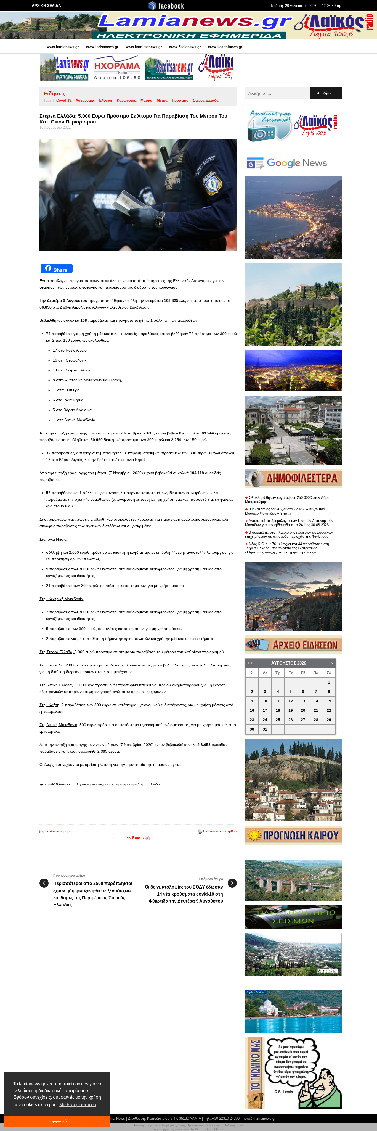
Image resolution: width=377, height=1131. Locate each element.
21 (316, 710)
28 (316, 720)
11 (278, 701)
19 (290, 710)
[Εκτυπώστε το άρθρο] (200, 831)
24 (265, 720)
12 (290, 701)
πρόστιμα (180, 100)
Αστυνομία (85, 100)
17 (265, 710)
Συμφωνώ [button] (57, 1121)
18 (278, 710)
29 (329, 720)
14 (316, 701)
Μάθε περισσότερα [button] (77, 1104)
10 (265, 701)
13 (303, 701)
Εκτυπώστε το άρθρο (220, 831)
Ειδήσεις (54, 93)
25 (278, 720)
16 (252, 710)
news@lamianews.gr (259, 1118)
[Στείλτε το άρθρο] (41, 831)
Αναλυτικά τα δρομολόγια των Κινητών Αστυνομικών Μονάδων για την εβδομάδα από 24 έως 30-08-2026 (289, 523)
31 (265, 729)
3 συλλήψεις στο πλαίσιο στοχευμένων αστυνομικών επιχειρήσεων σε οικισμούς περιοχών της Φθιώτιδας (289, 534)
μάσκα (146, 100)
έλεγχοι (105, 100)
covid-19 (63, 100)
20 (303, 710)
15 (329, 701)
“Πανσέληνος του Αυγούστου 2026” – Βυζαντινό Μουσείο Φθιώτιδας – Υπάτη (285, 511)
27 (303, 720)
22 (329, 710)
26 (290, 720)
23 (252, 720)
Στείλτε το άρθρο (58, 831)
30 (252, 729)
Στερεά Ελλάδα (206, 100)
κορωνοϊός (126, 100)
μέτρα (162, 100)
